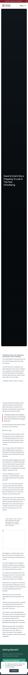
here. (13, 667)
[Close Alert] (26, 1)
